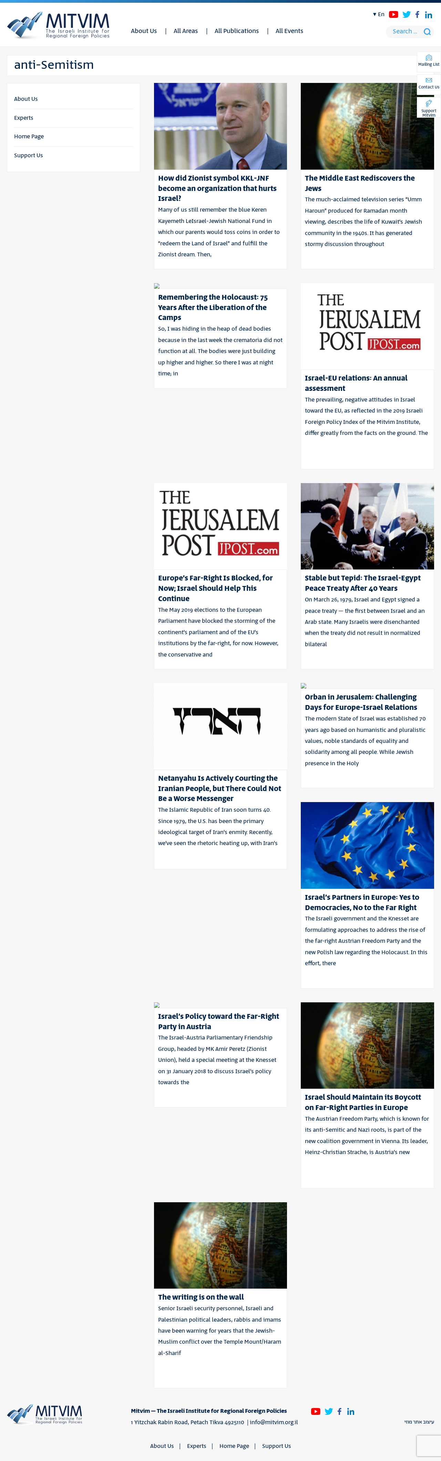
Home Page (29, 136)
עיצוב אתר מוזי (419, 1422)
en (381, 14)
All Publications (237, 31)
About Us (144, 31)
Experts (23, 118)
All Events (289, 31)
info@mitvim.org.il (274, 1422)
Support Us (28, 155)
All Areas (186, 31)
